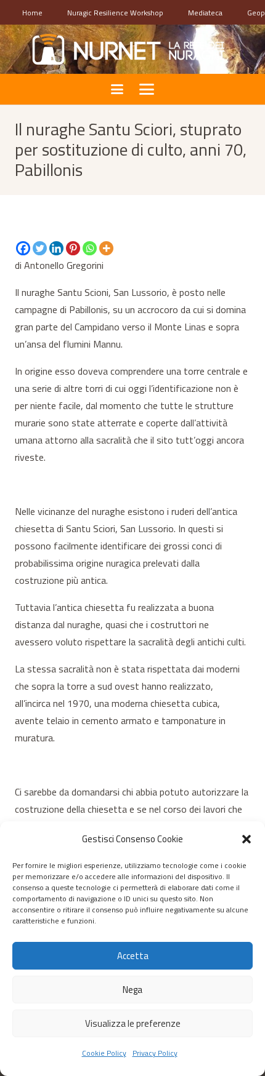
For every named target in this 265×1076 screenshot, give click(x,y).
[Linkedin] (56, 248)
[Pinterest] (73, 248)
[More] (106, 248)
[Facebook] (23, 248)
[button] (246, 839)
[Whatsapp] (90, 248)
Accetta (133, 956)
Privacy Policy (154, 1053)
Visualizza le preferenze (133, 1023)
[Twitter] (40, 248)
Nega (132, 989)
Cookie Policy (104, 1053)
